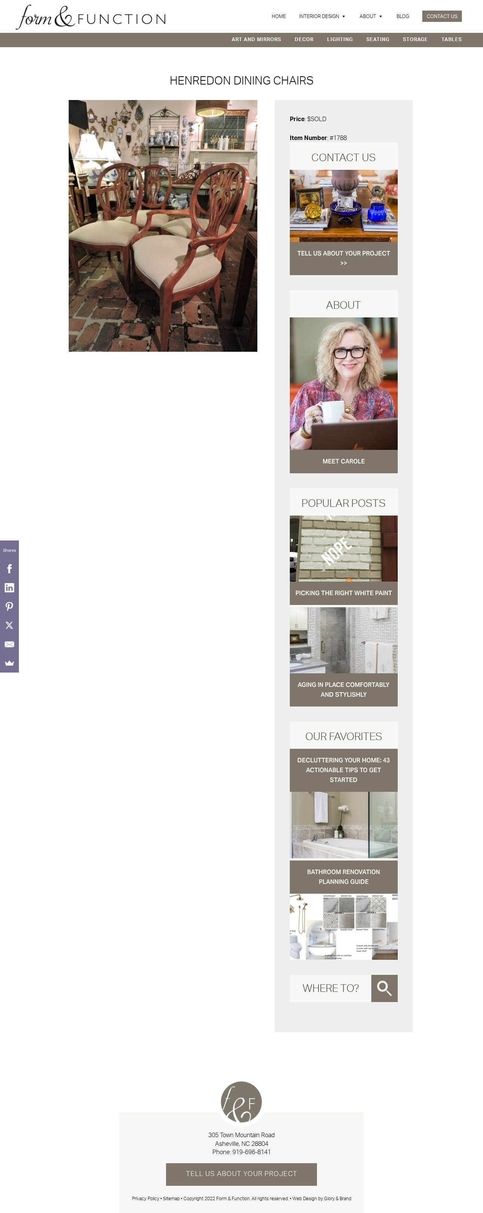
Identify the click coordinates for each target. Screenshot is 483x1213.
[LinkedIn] (9, 587)
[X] (9, 625)
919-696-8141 (251, 1152)
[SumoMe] (9, 663)
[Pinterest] (9, 606)
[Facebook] (9, 568)
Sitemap (171, 1198)
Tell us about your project (241, 1174)
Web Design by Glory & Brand (321, 1198)
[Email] (9, 644)
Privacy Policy (145, 1198)
